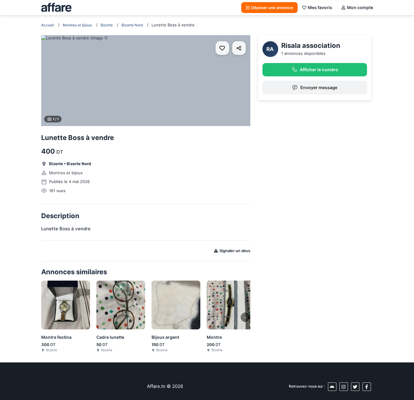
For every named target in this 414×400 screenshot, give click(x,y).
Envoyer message (318, 87)
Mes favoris (320, 7)
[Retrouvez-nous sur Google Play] (332, 386)
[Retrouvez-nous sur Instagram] (343, 386)
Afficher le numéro (319, 69)
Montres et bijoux (77, 25)
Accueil (47, 25)
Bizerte (107, 25)
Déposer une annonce (272, 7)
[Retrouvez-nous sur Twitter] (355, 386)
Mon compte (360, 7)
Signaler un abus (234, 250)
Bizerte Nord (132, 25)
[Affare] (56, 7)
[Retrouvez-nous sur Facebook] (366, 386)
